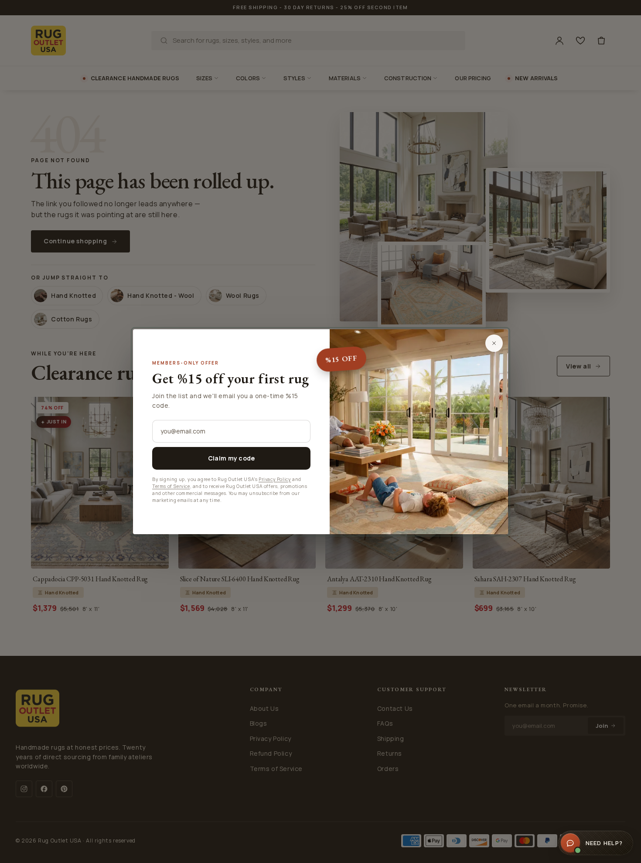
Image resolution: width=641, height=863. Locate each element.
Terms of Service (171, 486)
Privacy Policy (275, 479)
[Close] (494, 343)
